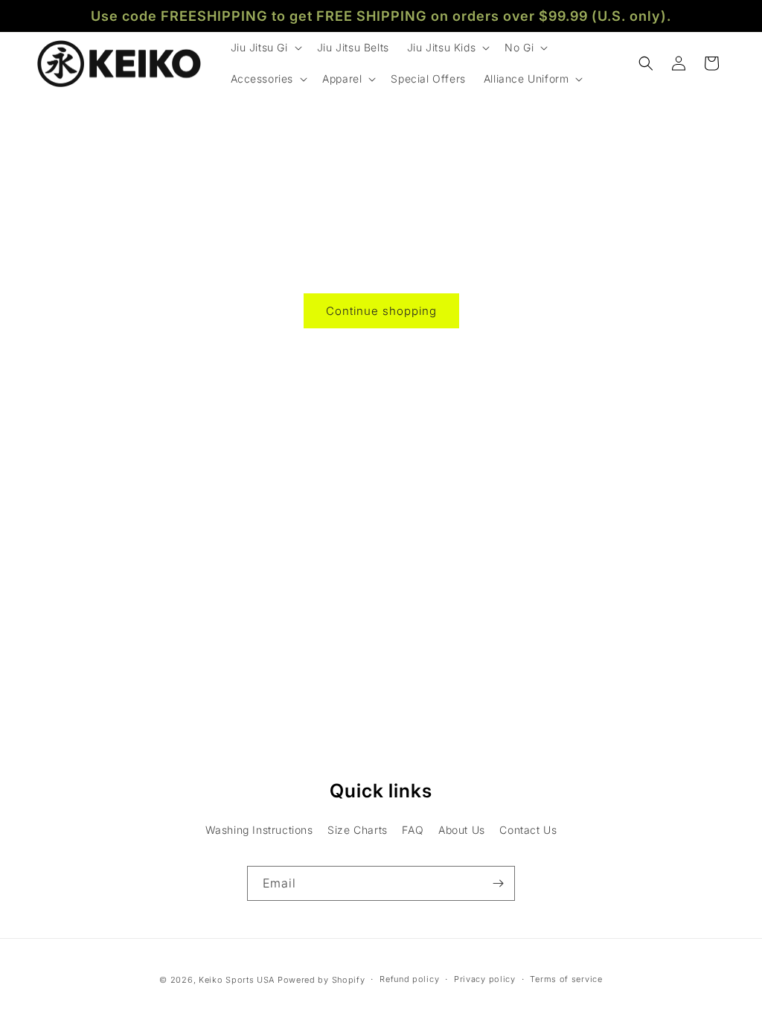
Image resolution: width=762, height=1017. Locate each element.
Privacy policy (485, 979)
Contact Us (528, 829)
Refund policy (409, 979)
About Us (461, 829)
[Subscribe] (497, 883)
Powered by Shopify (321, 980)
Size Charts (357, 829)
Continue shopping (381, 311)
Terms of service (566, 979)
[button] (265, 47)
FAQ (412, 829)
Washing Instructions (259, 829)
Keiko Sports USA (237, 980)
